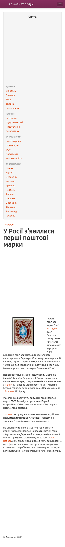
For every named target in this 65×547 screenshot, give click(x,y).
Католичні (11, 118)
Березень (11, 177)
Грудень (10, 215)
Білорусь (11, 91)
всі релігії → (12, 131)
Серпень (11, 198)
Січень (9, 168)
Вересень (11, 202)
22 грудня (52, 328)
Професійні (12, 154)
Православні (13, 126)
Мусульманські (14, 122)
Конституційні (13, 141)
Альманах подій (21, 4)
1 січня (8, 384)
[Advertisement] (32, 52)
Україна (10, 103)
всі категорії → (14, 158)
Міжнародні (12, 145)
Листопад (11, 211)
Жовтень (11, 207)
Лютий (9, 172)
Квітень (10, 181)
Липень (10, 194)
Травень (10, 185)
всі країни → (12, 108)
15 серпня (8, 391)
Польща (10, 95)
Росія (9, 99)
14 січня (7, 414)
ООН (8, 149)
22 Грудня (8, 224)
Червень (10, 190)
